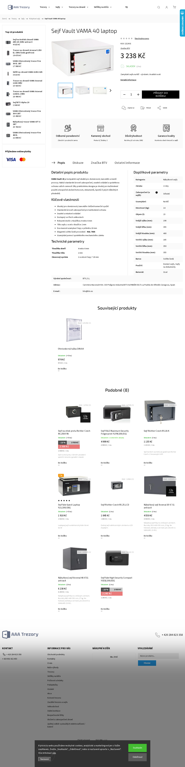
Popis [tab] (61, 162)
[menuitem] (45, 7)
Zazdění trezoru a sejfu (57, 702)
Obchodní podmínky (56, 654)
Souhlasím (137, 747)
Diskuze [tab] (78, 162)
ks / (114, 657)
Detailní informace (128, 79)
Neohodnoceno (142, 38)
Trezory (50, 671)
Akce (49, 693)
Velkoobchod (53, 706)
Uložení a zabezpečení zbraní (60, 719)
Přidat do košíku (160, 94)
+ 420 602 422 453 (9, 658)
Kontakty (51, 658)
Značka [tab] (99, 162)
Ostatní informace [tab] (127, 162)
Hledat (147, 663)
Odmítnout (138, 757)
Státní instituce (53, 710)
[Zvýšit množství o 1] (138, 94)
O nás (49, 663)
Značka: (125, 48)
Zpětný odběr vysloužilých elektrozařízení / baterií (66, 725)
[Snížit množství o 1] (124, 94)
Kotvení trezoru (54, 697)
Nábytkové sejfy (170, 179)
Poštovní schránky (55, 680)
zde (54, 753)
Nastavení (44, 759)
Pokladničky (52, 684)
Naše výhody (53, 667)
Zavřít (173, 117)
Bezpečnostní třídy (55, 715)
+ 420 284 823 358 (172, 635)
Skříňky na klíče (54, 676)
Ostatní (50, 689)
